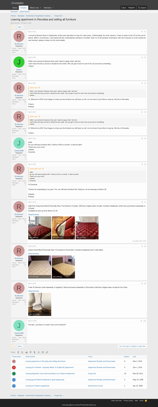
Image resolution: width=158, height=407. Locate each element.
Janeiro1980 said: (35, 169)
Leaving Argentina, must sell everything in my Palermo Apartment (50, 373)
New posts (14, 12)
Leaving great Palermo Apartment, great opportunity (45, 380)
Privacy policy (128, 401)
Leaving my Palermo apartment (37, 386)
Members (47, 8)
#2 (145, 57)
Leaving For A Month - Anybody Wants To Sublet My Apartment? (50, 367)
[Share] (142, 31)
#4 (145, 112)
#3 (145, 83)
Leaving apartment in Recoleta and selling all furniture (46, 361)
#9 (145, 283)
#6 (145, 164)
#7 (145, 202)
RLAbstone (16, 23)
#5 (145, 138)
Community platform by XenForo (79, 405)
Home (14, 8)
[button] (40, 8)
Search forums (24, 12)
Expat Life (92, 373)
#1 (145, 32)
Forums (23, 8)
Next (19, 27)
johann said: (34, 88)
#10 (145, 321)
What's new (34, 8)
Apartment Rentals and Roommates (101, 361)
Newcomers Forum (95, 386)
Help (136, 401)
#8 (145, 246)
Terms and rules (116, 401)
